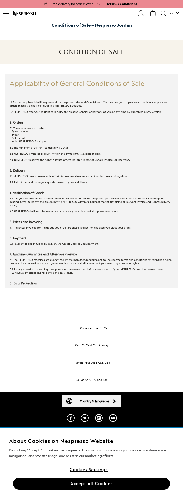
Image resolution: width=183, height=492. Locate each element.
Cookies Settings (89, 469)
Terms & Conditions (122, 4)
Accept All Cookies (91, 483)
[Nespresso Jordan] (24, 13)
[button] (174, 14)
